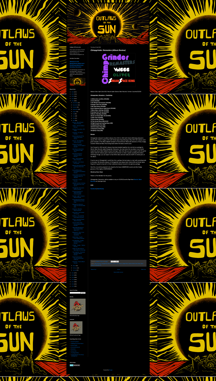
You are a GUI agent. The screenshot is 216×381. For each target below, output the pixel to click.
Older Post (143, 269)
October (75, 107)
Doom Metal (110, 263)
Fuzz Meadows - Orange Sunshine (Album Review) (78, 242)
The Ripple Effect (75, 352)
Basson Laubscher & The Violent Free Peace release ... (78, 137)
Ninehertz (73, 349)
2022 (73, 100)
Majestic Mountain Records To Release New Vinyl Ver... (78, 167)
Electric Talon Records (117, 263)
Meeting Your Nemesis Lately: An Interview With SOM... (78, 205)
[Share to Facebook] (116, 261)
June (74, 116)
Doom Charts (74, 345)
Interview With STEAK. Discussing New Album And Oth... (78, 224)
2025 (73, 94)
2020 (73, 275)
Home (118, 269)
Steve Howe (137, 263)
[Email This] (111, 261)
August (74, 111)
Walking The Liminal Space (77, 343)
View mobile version (118, 272)
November (75, 105)
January (75, 270)
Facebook (93, 188)
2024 (73, 96)
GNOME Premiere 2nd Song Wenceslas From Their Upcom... (78, 184)
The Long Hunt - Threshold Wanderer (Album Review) (78, 253)
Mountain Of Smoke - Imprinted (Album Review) (77, 155)
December (75, 102)
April (74, 120)
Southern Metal (131, 263)
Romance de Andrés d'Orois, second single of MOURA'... (78, 145)
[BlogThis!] (113, 261)
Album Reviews (97, 263)
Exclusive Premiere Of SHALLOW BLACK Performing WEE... (77, 193)
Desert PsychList (75, 341)
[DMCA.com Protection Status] (75, 366)
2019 (73, 277)
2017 (73, 281)
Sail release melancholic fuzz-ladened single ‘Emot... (78, 150)
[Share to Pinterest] (118, 261)
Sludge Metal (125, 263)
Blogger (110, 370)
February (75, 268)
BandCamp (100, 188)
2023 (73, 98)
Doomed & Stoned (75, 347)
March (74, 265)
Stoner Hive (73, 351)
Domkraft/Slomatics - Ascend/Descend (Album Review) (78, 171)
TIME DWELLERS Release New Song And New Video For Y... (78, 229)
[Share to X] (115, 261)
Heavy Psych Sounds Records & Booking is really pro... (78, 258)
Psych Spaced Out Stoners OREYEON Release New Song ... (78, 201)
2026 (73, 92)
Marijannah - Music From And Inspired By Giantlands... (78, 233)
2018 (73, 279)
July (74, 113)
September (75, 109)
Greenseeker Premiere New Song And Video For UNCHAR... (78, 176)
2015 (73, 286)
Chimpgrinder (104, 263)
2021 (73, 273)
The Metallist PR (97, 265)
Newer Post (93, 269)
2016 (73, 284)
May (74, 118)
